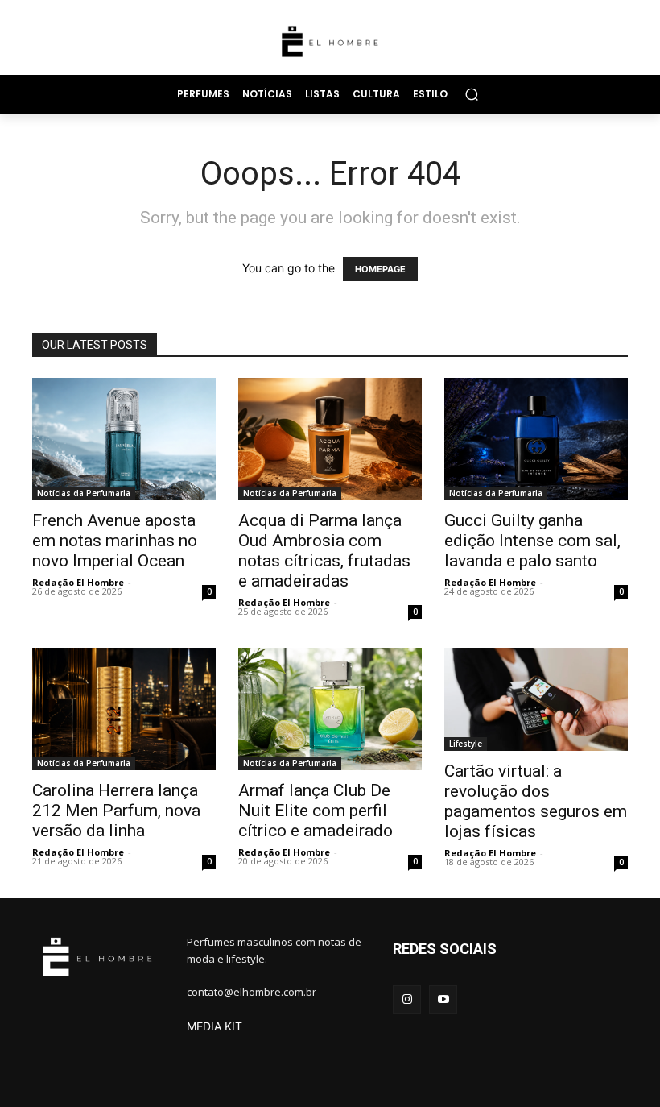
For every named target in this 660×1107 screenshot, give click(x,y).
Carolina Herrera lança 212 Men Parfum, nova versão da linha (116, 810)
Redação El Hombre (78, 582)
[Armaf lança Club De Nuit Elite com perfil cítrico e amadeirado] (330, 709)
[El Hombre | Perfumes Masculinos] (330, 41)
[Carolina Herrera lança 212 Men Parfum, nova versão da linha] (124, 709)
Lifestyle (465, 743)
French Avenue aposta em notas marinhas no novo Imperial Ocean (114, 540)
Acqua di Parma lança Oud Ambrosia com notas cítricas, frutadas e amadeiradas (324, 551)
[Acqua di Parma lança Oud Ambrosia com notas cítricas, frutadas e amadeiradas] (330, 439)
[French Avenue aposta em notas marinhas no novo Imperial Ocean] (124, 439)
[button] (471, 94)
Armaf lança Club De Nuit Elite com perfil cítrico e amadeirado (315, 810)
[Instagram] (407, 999)
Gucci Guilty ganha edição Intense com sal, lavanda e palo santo (532, 540)
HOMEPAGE (380, 269)
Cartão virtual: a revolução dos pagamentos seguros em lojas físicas (535, 801)
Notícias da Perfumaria (83, 493)
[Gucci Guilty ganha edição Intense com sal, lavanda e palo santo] (536, 439)
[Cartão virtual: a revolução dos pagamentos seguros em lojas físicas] (536, 699)
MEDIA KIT (214, 1026)
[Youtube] (443, 999)
